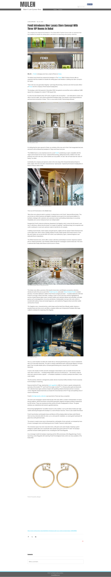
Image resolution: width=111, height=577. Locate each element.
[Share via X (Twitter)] (32, 536)
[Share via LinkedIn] (35, 536)
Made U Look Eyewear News (32, 9)
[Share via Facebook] (28, 536)
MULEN (27, 4)
